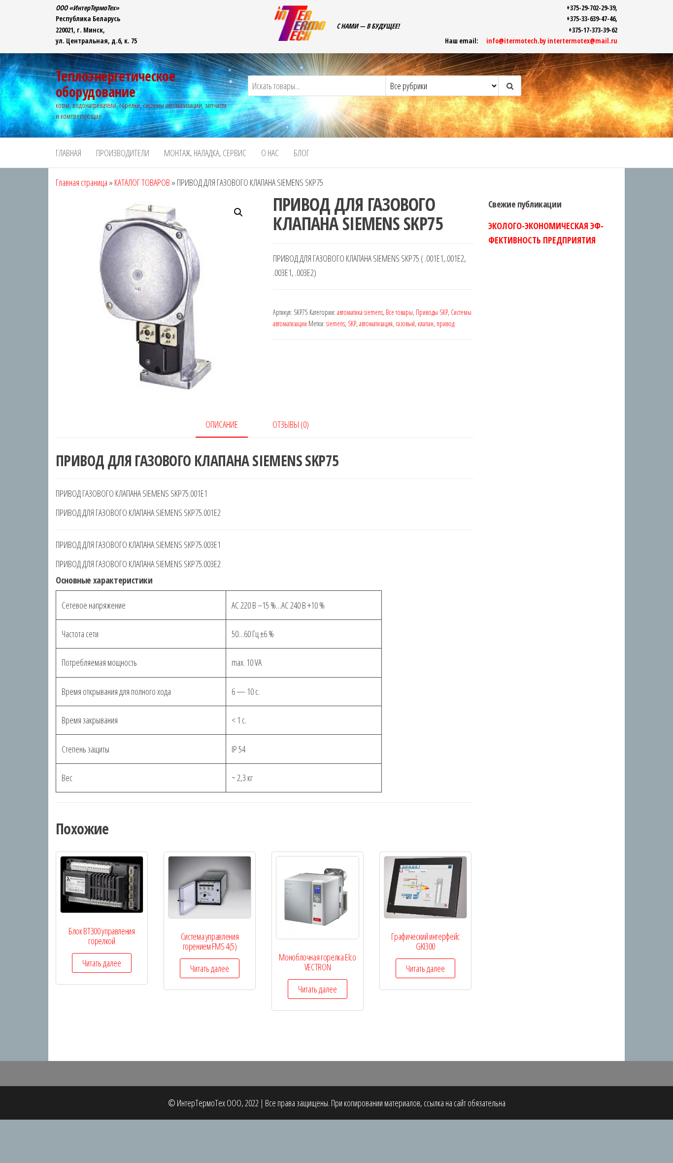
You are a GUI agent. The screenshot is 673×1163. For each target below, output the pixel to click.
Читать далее (101, 963)
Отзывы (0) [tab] (290, 424)
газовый (405, 323)
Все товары (399, 312)
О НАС (270, 153)
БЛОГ (301, 153)
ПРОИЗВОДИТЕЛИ (122, 153)
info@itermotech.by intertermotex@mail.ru (551, 40)
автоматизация (376, 323)
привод (445, 323)
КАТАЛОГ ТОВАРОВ (142, 182)
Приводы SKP (432, 312)
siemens (335, 323)
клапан (426, 323)
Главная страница (81, 182)
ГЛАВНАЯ (68, 153)
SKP (352, 323)
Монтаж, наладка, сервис (205, 153)
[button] (238, 212)
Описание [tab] (221, 424)
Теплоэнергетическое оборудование (115, 84)
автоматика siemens (360, 312)
